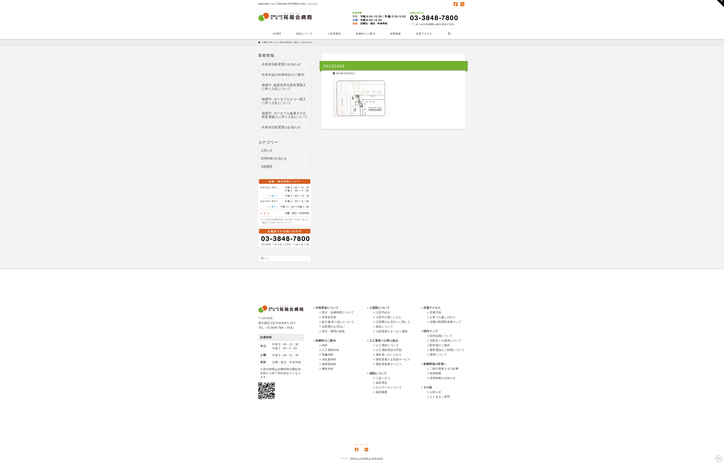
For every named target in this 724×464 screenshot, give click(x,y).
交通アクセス (432, 307)
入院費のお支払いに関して (393, 321)
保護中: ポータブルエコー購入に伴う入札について (284, 101)
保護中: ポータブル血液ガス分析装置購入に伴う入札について (284, 115)
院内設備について (441, 335)
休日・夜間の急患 (333, 331)
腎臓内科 (327, 354)
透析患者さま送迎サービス (393, 359)
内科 (325, 345)
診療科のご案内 (326, 340)
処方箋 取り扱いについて (338, 321)
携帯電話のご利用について (447, 349)
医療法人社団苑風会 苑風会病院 (366, 458)
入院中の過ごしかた (389, 317)
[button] (720, 3)
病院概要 (381, 392)
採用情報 (435, 373)
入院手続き (383, 312)
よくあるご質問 (440, 396)
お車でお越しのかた (443, 317)
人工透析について (387, 345)
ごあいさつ (383, 378)
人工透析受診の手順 (389, 349)
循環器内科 (329, 364)
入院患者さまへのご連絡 (391, 331)
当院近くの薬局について (445, 340)
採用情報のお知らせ (274, 158)
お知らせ (266, 150)
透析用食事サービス (389, 364)
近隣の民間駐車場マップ (445, 321)
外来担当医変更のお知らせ (281, 64)
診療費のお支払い (333, 326)
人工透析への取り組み (384, 340)
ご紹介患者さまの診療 (444, 368)
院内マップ (430, 331)
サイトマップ (362, 444)
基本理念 (381, 382)
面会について (384, 326)
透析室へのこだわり (389, 354)
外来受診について (327, 307)
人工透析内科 (330, 349)
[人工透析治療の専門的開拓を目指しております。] (285, 16)
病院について (378, 373)
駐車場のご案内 (440, 345)
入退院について (380, 307)
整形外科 (327, 368)
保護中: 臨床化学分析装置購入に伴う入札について (284, 87)
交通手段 (435, 312)
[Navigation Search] (449, 34)
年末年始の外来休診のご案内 (283, 75)
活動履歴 (266, 166)
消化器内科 (329, 359)
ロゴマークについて (389, 387)
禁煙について (438, 354)
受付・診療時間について (338, 312)
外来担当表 (329, 317)
